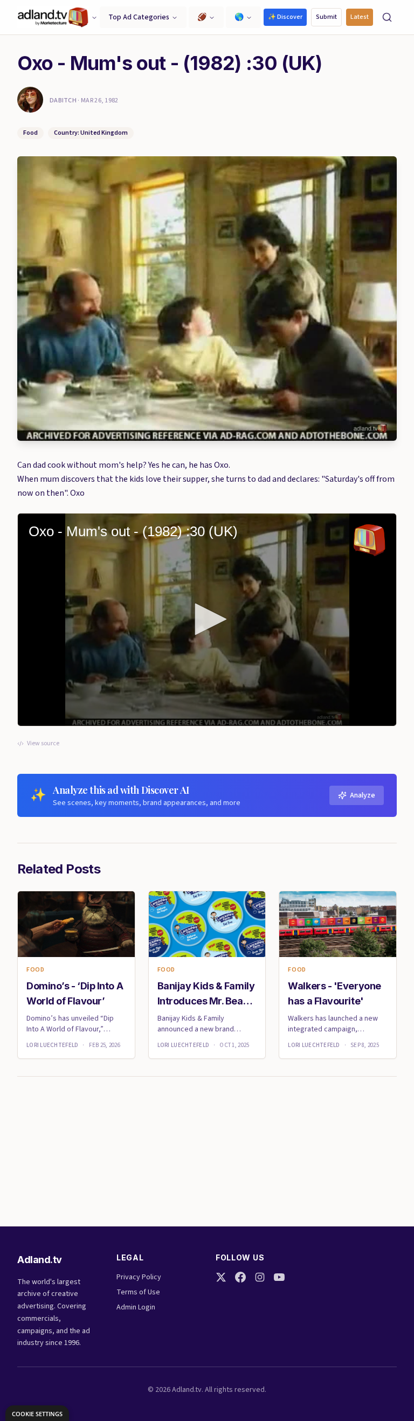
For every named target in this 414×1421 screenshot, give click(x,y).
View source (43, 743)
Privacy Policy (138, 1277)
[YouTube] (279, 1277)
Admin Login (135, 1307)
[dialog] (37, 1413)
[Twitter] (221, 1277)
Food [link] (35, 970)
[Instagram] (259, 1277)
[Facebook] (240, 1277)
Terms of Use (138, 1292)
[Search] (387, 17)
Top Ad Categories (138, 17)
